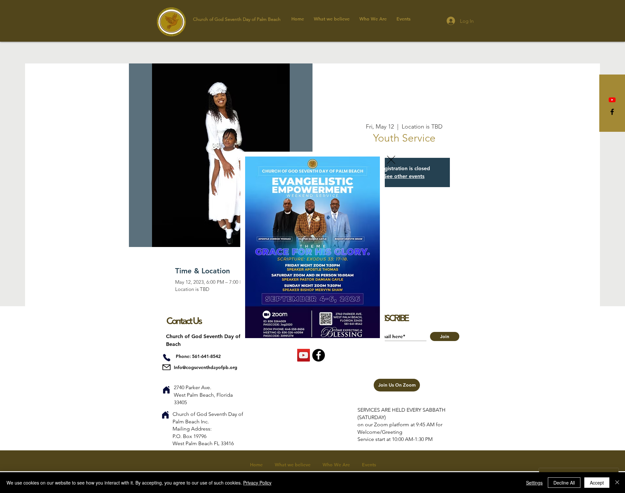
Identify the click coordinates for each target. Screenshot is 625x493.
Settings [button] (534, 482)
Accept (597, 482)
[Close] (617, 482)
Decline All (564, 482)
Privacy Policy (257, 482)
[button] (391, 159)
